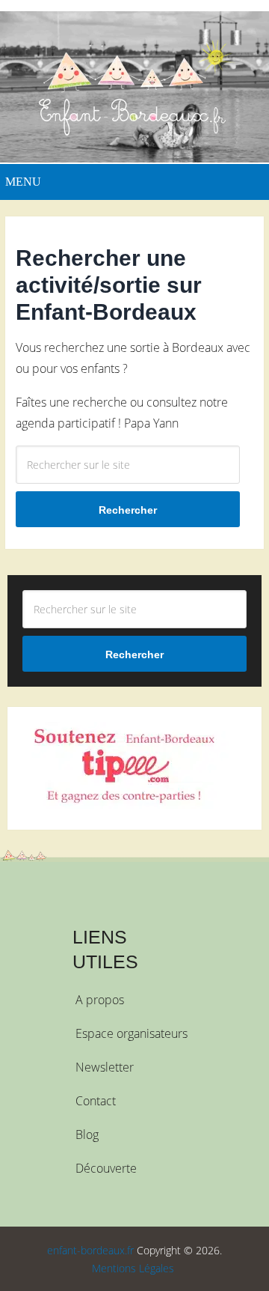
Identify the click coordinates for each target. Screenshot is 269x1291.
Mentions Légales (133, 1268)
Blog (87, 1134)
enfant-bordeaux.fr (90, 1250)
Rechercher (128, 510)
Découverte (106, 1168)
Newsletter (104, 1067)
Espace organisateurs (131, 1033)
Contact (95, 1101)
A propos (99, 999)
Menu (23, 181)
